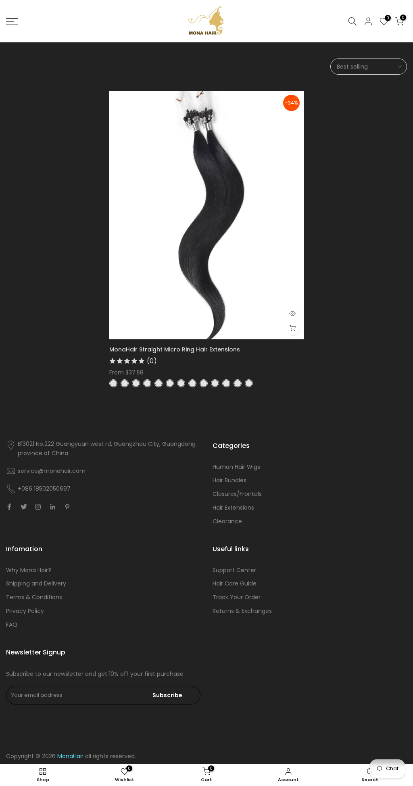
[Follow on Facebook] (9, 507)
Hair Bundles (229, 480)
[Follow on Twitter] (24, 507)
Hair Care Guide (235, 583)
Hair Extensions (233, 508)
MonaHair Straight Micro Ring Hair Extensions (174, 349)
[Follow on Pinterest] (67, 507)
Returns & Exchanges (242, 611)
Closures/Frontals (237, 494)
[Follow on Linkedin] (52, 507)
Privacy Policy (25, 611)
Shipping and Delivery (36, 583)
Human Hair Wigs (236, 467)
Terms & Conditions (34, 597)
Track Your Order (237, 597)
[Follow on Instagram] (38, 507)
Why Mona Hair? (28, 570)
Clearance (227, 521)
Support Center (234, 570)
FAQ (11, 625)
